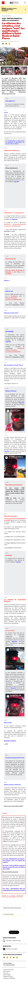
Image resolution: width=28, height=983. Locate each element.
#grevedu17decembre (19, 224)
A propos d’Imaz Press (8, 969)
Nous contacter (6, 971)
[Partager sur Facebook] (6, 44)
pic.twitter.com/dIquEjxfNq (12, 351)
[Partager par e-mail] (3, 44)
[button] (3, 2)
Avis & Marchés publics (9, 965)
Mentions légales (7, 974)
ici (17, 383)
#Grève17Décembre (11, 298)
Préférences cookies (8, 976)
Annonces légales (7, 963)
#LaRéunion (7, 224)
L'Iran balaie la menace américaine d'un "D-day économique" (9, 9)
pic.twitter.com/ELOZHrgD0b (12, 226)
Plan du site (6, 973)
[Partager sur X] (9, 44)
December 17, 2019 (9, 231)
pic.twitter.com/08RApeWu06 (13, 299)
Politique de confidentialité (9, 978)
